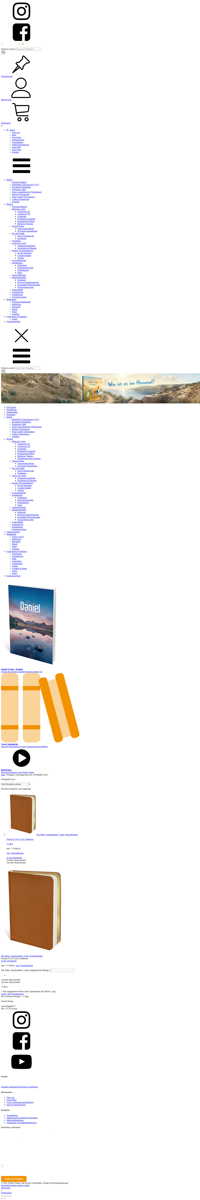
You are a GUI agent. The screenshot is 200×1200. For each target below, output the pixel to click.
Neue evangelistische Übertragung (26, 192)
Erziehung (21, 238)
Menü (12, 130)
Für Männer (12, 410)
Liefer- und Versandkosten (12, 994)
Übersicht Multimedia (21, 302)
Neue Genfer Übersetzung (23, 197)
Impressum (5, 1188)
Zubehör (15, 202)
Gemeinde (21, 216)
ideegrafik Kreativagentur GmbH (15, 1185)
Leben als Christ (19, 243)
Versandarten (17, 142)
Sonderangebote (13, 321)
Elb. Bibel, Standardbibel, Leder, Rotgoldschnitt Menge (25, 970)
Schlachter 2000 (19, 189)
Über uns (16, 132)
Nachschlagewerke (25, 287)
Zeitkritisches (23, 270)
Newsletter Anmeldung (28, 1087)
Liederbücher (17, 292)
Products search (8, 49)
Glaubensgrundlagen (26, 246)
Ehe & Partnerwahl (25, 236)
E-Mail (49, 1130)
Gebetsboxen (17, 556)
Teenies (20, 258)
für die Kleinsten (24, 253)
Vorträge (15, 314)
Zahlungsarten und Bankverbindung (22, 1118)
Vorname (9, 1154)
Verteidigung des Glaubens (29, 458)
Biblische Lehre (19, 209)
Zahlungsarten (18, 140)
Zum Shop (16, 149)
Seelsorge (21, 280)
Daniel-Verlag (18, 226)
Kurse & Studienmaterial (28, 282)
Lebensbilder (17, 290)
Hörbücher (16, 304)
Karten (15, 566)
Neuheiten (16, 241)
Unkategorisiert (13, 532)
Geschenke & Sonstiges (17, 316)
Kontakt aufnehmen (9, 1087)
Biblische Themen (25, 224)
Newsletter (16, 137)
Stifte (14, 559)
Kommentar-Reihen (25, 221)
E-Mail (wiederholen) (10, 1142)
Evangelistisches (19, 260)
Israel (19, 272)
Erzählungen (17, 294)
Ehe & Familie (18, 233)
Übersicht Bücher (19, 206)
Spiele (14, 571)
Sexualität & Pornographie (28, 285)
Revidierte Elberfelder (21, 187)
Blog (14, 135)
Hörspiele (16, 307)
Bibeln (9, 180)
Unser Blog (11, 1100)
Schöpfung (22, 265)
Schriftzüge (17, 554)
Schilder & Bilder (19, 568)
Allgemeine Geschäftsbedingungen (22, 1123)
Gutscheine (17, 561)
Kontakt (15, 152)
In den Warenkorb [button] (14, 858)
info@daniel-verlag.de (34, 44)
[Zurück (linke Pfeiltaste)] (2, 1198)
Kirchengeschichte (25, 268)
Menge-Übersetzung (21, 194)
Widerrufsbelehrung (20, 145)
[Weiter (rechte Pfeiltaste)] (5, 1198)
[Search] (3, 52)
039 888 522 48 (10, 44)
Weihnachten (12, 412)
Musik (14, 309)
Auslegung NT (23, 214)
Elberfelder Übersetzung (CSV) (25, 185)
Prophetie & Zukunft (26, 219)
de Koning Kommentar (27, 231)
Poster (14, 319)
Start (3, 775)
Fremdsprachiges (19, 297)
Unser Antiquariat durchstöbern (20, 1102)
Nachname (54, 1154)
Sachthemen (17, 263)
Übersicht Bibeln (19, 182)
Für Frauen (11, 407)
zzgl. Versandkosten (15, 853)
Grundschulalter (24, 255)
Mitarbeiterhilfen (19, 277)
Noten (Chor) (18, 537)
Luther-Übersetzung (20, 199)
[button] (16, 860)
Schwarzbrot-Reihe (25, 228)
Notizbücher (17, 563)
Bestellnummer (11, 1130)
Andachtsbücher (19, 275)
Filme (14, 312)
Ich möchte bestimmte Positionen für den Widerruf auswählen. (33, 1166)
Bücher (10, 204)
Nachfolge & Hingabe (26, 248)
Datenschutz (6, 1193)
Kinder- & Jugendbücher (22, 250)
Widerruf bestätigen (14, 1179)
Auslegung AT (23, 211)
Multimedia (11, 299)
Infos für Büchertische (16, 1105)
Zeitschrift (16, 147)
